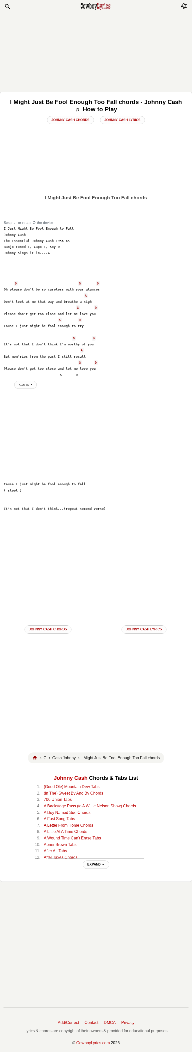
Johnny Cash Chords (71, 120)
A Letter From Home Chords (68, 825)
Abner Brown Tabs (60, 844)
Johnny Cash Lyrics (122, 120)
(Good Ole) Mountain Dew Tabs (72, 787)
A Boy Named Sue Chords (67, 812)
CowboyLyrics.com (93, 1043)
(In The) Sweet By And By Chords (73, 793)
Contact (91, 1022)
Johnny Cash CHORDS (48, 629)
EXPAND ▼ (96, 864)
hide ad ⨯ (25, 384)
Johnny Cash (71, 778)
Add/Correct (68, 1022)
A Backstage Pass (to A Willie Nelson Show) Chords (90, 806)
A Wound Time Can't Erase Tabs (72, 838)
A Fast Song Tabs (59, 819)
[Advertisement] (96, 51)
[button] (7, 6)
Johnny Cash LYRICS (144, 629)
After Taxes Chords (61, 857)
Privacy (127, 1022)
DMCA (110, 1022)
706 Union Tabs (58, 799)
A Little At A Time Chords (65, 831)
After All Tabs (55, 851)
